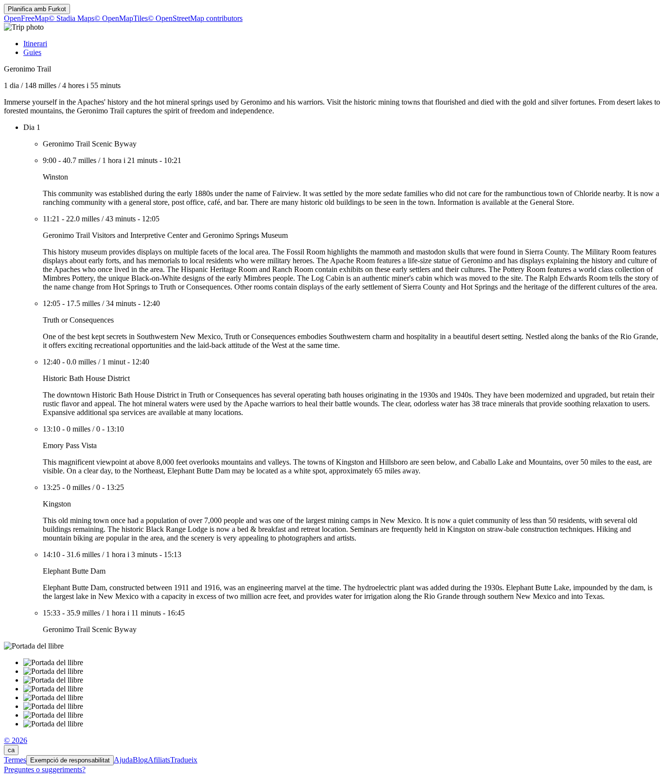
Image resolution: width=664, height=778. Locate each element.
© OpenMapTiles (121, 18)
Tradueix (183, 760)
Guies (32, 52)
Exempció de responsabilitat (70, 760)
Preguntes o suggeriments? (45, 769)
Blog (140, 760)
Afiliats (159, 760)
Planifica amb (37, 9)
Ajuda (123, 760)
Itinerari (35, 43)
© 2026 (15, 740)
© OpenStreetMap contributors (195, 18)
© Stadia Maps (71, 18)
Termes (15, 760)
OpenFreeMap (26, 18)
